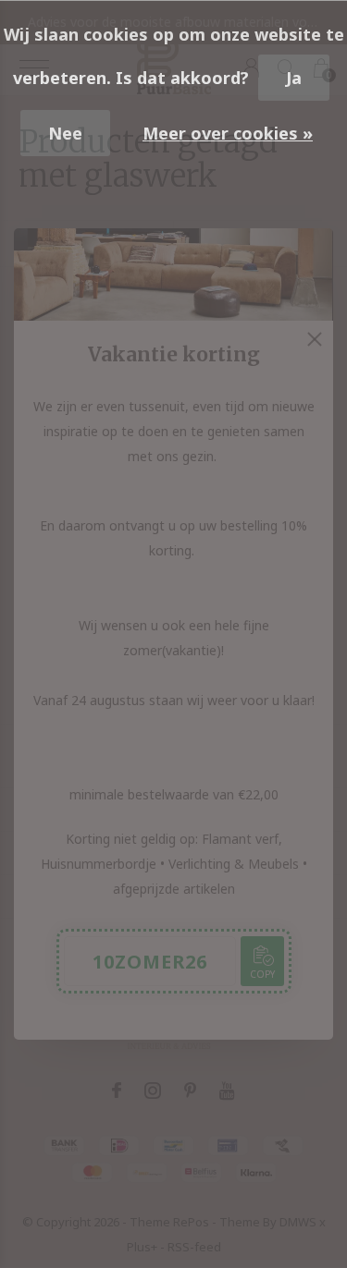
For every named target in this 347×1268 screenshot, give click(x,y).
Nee (65, 133)
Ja (294, 78)
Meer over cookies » (228, 133)
